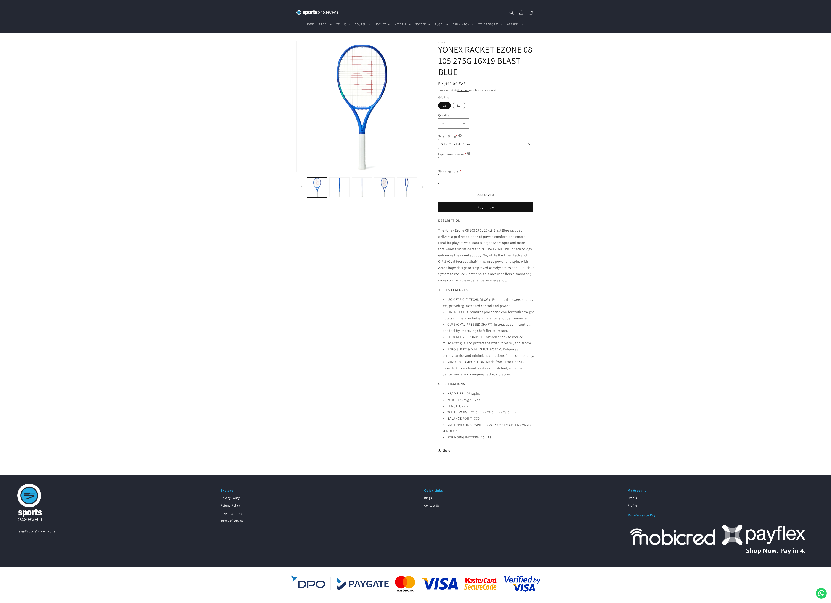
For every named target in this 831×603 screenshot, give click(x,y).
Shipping (463, 89)
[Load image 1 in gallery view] (317, 187)
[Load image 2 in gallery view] (339, 187)
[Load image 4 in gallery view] (384, 187)
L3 (459, 105)
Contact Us (432, 505)
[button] (325, 24)
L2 (444, 105)
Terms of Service (232, 521)
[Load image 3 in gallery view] (362, 187)
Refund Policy (230, 505)
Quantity (443, 115)
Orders (632, 498)
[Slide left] (301, 187)
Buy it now (486, 207)
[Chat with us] (821, 593)
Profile (632, 505)
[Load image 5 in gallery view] (407, 187)
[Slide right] (422, 187)
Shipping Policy (231, 513)
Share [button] (447, 451)
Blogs (428, 498)
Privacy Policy (230, 498)
